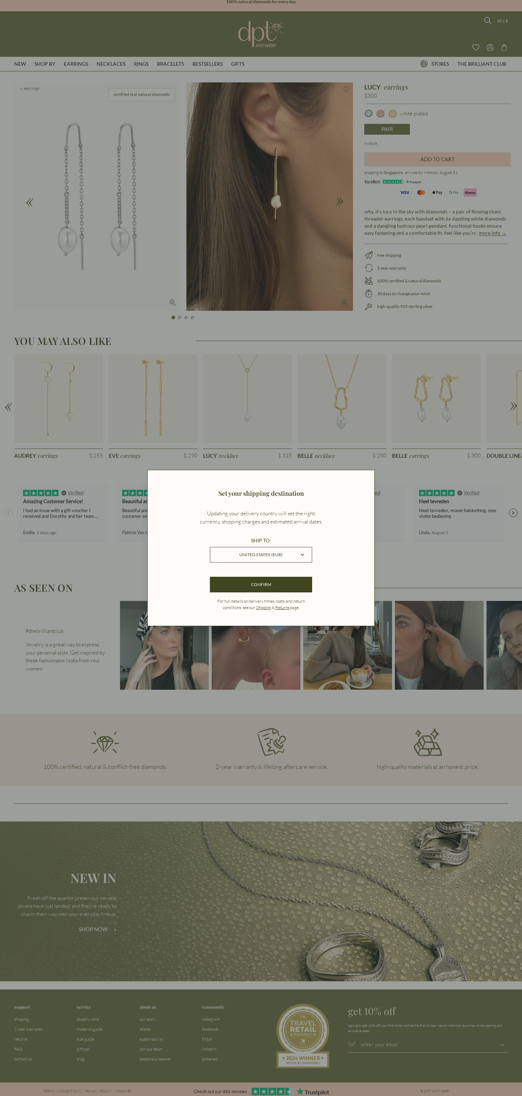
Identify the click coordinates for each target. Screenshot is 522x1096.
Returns (282, 607)
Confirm (261, 584)
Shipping (263, 607)
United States (261, 554)
